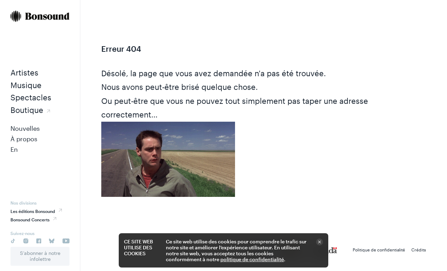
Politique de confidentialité (379, 249)
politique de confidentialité (252, 259)
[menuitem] (39, 16)
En (14, 149)
